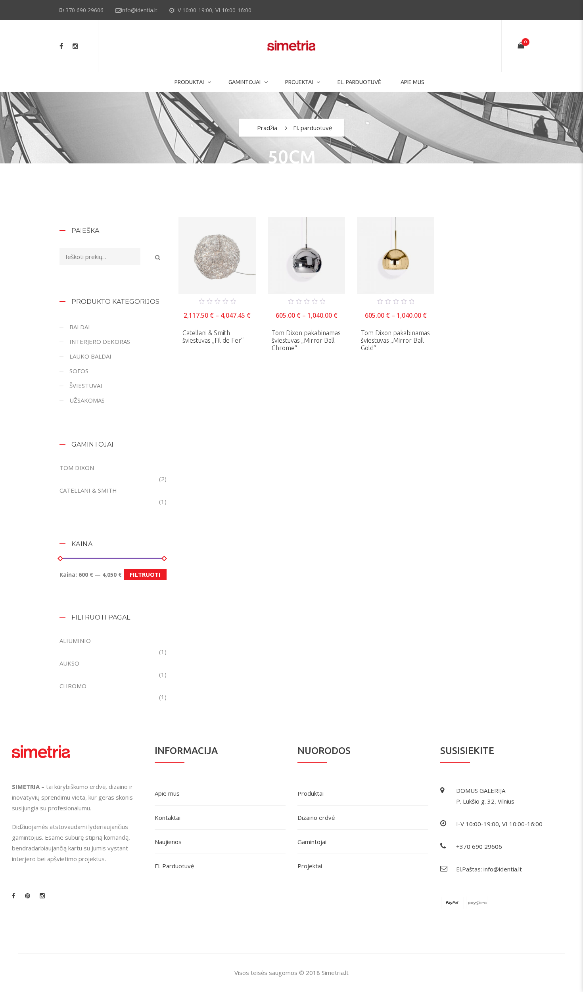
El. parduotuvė (359, 82)
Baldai (79, 327)
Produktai (189, 82)
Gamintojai (311, 842)
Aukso (69, 663)
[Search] (158, 257)
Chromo (72, 686)
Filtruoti (145, 574)
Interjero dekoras (99, 341)
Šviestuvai (85, 386)
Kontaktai (167, 817)
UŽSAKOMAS (87, 400)
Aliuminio (75, 641)
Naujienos (168, 842)
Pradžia (267, 127)
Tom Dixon (76, 468)
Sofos (78, 371)
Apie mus (412, 82)
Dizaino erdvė (316, 817)
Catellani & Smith (88, 490)
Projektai (299, 82)
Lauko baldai (90, 356)
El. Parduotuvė (174, 866)
